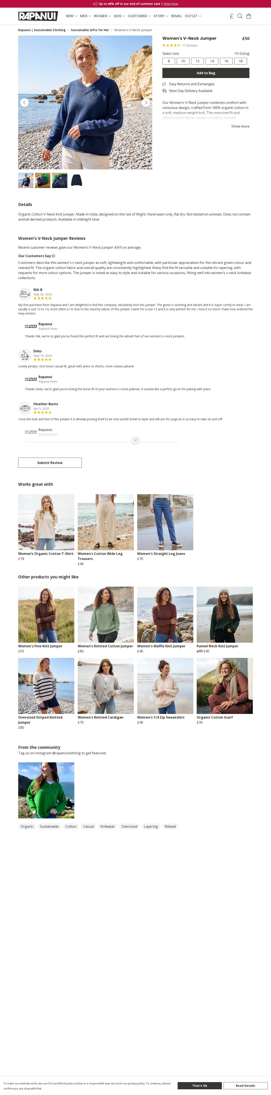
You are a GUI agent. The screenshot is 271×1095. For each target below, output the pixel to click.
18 (241, 61)
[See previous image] (24, 102)
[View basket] (248, 16)
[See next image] (146, 102)
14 (212, 61)
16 (226, 61)
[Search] (240, 16)
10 (183, 61)
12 (197, 61)
